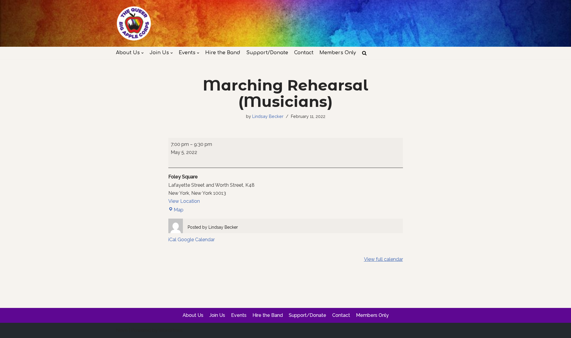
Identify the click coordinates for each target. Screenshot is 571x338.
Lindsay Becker (267, 116)
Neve (122, 330)
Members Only (337, 52)
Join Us (217, 315)
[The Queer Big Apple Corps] (134, 23)
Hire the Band (222, 52)
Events (239, 315)
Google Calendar (196, 239)
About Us (193, 315)
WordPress (171, 330)
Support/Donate (267, 52)
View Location (184, 201)
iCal (172, 239)
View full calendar (383, 259)
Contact (303, 52)
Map (175, 210)
